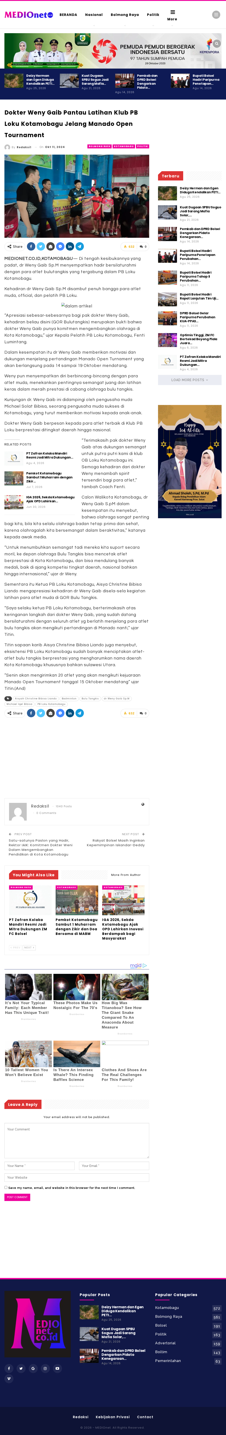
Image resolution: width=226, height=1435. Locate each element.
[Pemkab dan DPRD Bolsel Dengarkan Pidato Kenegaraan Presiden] (124, 81)
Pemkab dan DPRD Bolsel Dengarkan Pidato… (147, 81)
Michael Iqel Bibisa (19, 704)
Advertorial (165, 1343)
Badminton (69, 698)
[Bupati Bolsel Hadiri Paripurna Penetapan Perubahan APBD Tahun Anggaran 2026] (180, 81)
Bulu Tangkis (90, 698)
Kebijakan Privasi (113, 1417)
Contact (145, 1417)
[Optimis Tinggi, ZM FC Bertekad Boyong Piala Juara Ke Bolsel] (167, 340)
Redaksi (81, 1417)
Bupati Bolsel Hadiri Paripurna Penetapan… (206, 79)
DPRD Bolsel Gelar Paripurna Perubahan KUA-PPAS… (197, 317)
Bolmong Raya (125, 14)
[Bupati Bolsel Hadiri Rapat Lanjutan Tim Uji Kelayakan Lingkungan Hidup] (167, 299)
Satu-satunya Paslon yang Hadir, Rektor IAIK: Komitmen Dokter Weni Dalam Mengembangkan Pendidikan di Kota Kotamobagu (41, 847)
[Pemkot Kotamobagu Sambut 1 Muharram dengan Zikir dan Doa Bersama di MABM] (13, 478)
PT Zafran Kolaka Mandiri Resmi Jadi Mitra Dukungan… (49, 455)
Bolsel (161, 1325)
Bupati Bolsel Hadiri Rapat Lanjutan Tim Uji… (199, 296)
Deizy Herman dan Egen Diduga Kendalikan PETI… (40, 79)
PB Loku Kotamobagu (52, 704)
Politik (153, 14)
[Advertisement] (76, 758)
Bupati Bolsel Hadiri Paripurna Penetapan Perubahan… (197, 255)
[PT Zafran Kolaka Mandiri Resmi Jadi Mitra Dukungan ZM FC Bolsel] (13, 458)
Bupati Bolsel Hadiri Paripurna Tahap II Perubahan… (195, 276)
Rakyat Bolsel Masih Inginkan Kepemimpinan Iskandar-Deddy (116, 842)
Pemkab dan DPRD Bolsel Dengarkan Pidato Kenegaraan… (200, 233)
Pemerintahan (168, 1361)
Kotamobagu (124, 146)
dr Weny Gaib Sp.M (117, 698)
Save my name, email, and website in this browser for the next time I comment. (71, 1187)
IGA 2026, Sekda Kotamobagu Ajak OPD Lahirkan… (50, 499)
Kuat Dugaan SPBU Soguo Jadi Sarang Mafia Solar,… (200, 211)
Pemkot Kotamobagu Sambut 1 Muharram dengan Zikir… (49, 477)
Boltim (161, 1352)
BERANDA (68, 14)
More (172, 19)
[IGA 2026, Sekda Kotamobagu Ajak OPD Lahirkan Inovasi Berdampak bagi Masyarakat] (13, 502)
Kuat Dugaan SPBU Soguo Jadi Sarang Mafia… (95, 79)
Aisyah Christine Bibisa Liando (36, 698)
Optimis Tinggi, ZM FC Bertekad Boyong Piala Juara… (198, 339)
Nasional (94, 14)
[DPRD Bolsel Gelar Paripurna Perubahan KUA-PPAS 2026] (167, 318)
